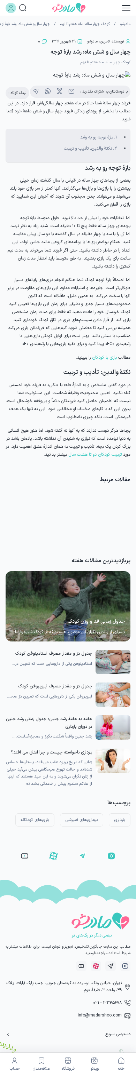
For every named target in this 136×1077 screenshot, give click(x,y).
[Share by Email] (71, 91)
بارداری (119, 819)
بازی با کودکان (104, 357)
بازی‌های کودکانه (35, 819)
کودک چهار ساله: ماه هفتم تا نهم (85, 24)
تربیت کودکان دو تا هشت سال (95, 454)
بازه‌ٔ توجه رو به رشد (96, 137)
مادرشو (125, 24)
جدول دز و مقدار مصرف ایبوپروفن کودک (55, 686)
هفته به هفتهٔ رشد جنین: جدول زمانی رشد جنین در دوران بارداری (49, 723)
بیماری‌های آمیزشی (81, 819)
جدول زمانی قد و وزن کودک (96, 621)
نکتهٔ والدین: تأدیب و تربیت (88, 148)
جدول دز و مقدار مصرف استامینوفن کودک (53, 653)
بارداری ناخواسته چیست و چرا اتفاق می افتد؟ (51, 752)
